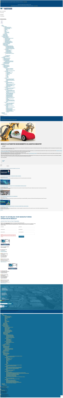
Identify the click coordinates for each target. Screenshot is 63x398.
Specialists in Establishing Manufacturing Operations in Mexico (9, 69)
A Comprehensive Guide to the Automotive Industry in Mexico (10, 79)
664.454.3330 (3, 390)
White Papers (6, 379)
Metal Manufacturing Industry (8, 41)
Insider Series (6, 89)
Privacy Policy (3, 298)
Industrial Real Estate (6, 350)
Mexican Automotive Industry (33, 153)
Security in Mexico (5, 44)
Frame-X (6, 33)
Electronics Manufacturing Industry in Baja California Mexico (10, 84)
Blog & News (3, 112)
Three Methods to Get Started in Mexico (11, 375)
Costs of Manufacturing (6, 325)
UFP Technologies (7, 32)
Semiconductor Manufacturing (9, 42)
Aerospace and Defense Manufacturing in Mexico (9, 108)
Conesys (6, 29)
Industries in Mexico (5, 37)
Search (1, 115)
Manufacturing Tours (4, 288)
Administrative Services (6, 346)
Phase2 (6, 31)
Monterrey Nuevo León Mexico (10, 53)
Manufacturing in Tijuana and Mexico (10, 380)
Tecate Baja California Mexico (10, 47)
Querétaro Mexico (8, 50)
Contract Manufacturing (6, 60)
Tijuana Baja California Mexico (10, 46)
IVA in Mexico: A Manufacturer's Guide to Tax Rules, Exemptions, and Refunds (14, 206)
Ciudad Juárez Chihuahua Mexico (10, 48)
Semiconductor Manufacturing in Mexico (11, 365)
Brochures (6, 67)
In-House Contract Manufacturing (9, 348)
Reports (6, 102)
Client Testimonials (4, 293)
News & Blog (6, 177)
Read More (1, 179)
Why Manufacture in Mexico (9, 88)
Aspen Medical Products (8, 27)
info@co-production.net (3, 282)
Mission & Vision (5, 35)
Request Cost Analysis (6, 66)
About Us (3, 314)
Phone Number (20, 229)
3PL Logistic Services (6, 63)
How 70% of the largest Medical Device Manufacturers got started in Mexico (10, 91)
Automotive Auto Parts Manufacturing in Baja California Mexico (10, 83)
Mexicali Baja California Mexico (10, 336)
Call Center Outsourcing (6, 59)
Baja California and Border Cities (9, 45)
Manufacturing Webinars (7, 65)
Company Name (3, 229)
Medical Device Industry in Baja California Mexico (10, 86)
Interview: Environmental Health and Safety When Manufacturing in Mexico (10, 101)
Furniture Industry (7, 40)
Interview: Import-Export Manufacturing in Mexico (9, 95)
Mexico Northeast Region (8, 52)
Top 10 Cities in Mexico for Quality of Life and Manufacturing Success (13, 185)
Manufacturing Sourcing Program (9, 61)
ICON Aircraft (8, 74)
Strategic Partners (5, 34)
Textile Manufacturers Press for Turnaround (8, 196)
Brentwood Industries (7, 28)
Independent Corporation (7, 62)
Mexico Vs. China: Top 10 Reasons (10, 87)
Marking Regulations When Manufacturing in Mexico (9, 96)
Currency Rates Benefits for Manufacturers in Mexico (9, 104)
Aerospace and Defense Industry (9, 38)
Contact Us (3, 113)
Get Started (3, 64)
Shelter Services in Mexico (7, 58)
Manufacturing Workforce (6, 43)
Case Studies (5, 26)
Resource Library (5, 354)
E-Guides (6, 78)
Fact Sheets (6, 81)
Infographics (6, 369)
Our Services (3, 57)
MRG (5, 30)
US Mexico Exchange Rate (6, 56)
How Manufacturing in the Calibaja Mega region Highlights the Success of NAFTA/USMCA (10, 93)
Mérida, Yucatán (7, 343)
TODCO (7, 76)
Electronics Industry (7, 39)
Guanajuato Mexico (8, 51)
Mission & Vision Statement (5, 299)
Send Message (21, 236)
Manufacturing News (4, 294)
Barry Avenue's (8, 72)
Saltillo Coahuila (8, 55)
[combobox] (5, 115)
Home (2, 25)
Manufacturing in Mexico (5, 36)
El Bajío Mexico (7, 49)
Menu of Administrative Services (10, 70)
